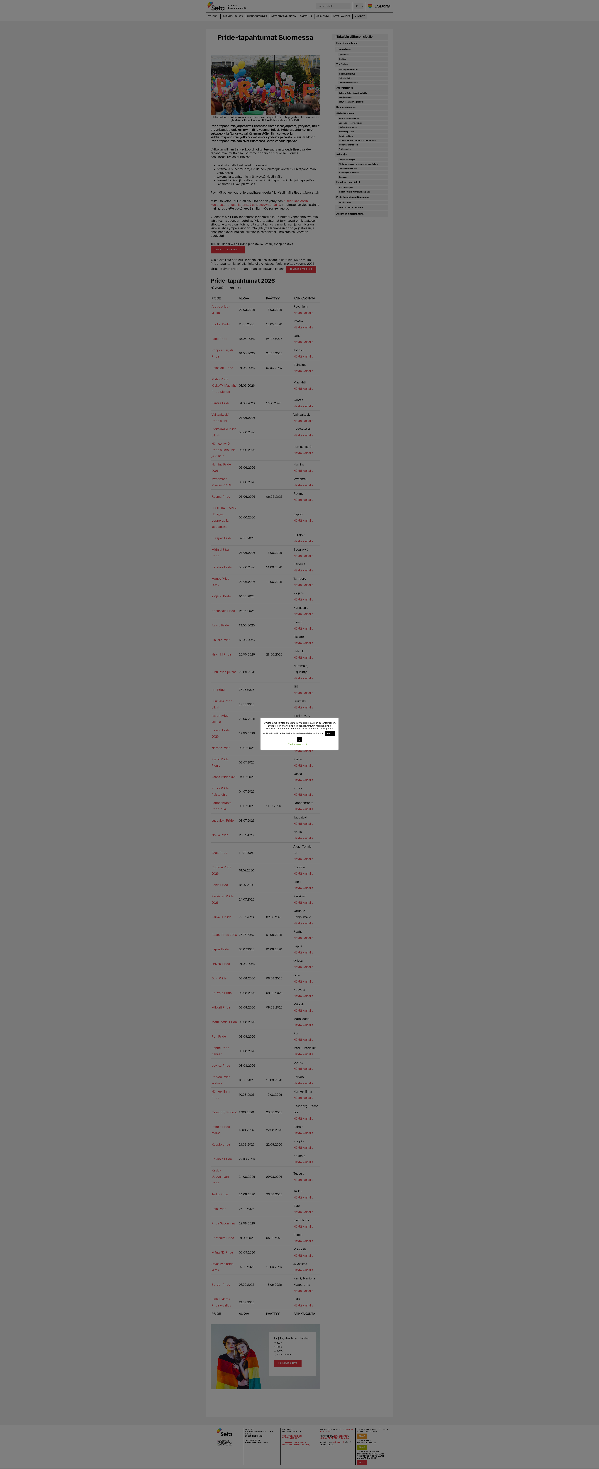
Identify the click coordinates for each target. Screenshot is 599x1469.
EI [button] (299, 740)
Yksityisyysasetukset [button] (299, 744)
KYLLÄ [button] (330, 733)
